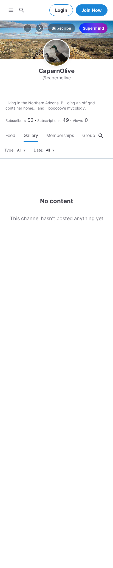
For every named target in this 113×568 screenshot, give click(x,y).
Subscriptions (49, 120)
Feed (10, 135)
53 (30, 120)
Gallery (31, 135)
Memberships (60, 135)
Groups (89, 135)
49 (66, 120)
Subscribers (15, 120)
